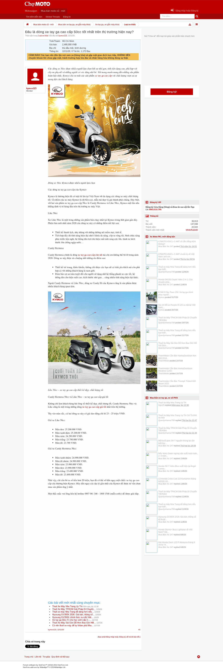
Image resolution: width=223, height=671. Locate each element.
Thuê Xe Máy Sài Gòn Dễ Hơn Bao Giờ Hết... (74, 622)
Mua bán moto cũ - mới (53, 10)
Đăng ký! (172, 91)
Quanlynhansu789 (166, 272)
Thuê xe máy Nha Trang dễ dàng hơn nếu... (73, 612)
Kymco (161, 297)
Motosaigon (31, 10)
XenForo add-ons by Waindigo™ (36, 667)
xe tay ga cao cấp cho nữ (90, 254)
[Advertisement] (94, 525)
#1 (139, 630)
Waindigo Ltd (60, 667)
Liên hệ (38, 657)
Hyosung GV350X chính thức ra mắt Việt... (72, 617)
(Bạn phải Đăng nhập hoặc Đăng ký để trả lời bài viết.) (119, 637)
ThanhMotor (163, 361)
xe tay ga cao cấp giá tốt (94, 406)
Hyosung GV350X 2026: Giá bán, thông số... (73, 614)
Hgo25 (161, 405)
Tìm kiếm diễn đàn (34, 17)
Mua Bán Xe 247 (165, 246)
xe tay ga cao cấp (103, 75)
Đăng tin (67, 17)
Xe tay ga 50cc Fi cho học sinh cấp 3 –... (71, 620)
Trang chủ (28, 657)
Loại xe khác (43, 36)
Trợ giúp (46, 657)
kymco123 (63, 36)
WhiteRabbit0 (192, 230)
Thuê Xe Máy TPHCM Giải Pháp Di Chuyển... (74, 609)
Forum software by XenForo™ (45, 665)
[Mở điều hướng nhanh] (190, 24)
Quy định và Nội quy (60, 657)
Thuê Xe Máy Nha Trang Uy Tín (67, 606)
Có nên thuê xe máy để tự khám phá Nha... (72, 625)
